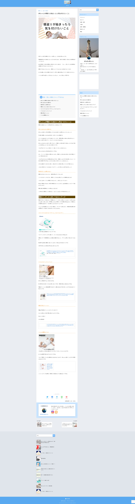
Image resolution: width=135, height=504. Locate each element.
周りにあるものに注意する (46, 102)
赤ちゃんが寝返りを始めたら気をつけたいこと (49, 100)
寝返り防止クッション (45, 113)
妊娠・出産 (82, 22)
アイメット (82, 17)
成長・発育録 (72, 401)
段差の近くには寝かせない (46, 104)
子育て (81, 24)
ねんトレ (82, 19)
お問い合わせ (63, 500)
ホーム (67, 5)
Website (56, 413)
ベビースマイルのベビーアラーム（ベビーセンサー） (51, 108)
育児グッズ (82, 29)
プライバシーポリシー (71, 500)
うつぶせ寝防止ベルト (45, 115)
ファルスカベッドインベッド (46, 110)
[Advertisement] (56, 47)
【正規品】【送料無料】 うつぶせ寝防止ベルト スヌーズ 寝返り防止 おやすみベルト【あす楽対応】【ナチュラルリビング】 (50, 367)
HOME (68, 498)
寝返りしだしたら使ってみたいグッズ (48, 106)
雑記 (81, 31)
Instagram (52, 413)
